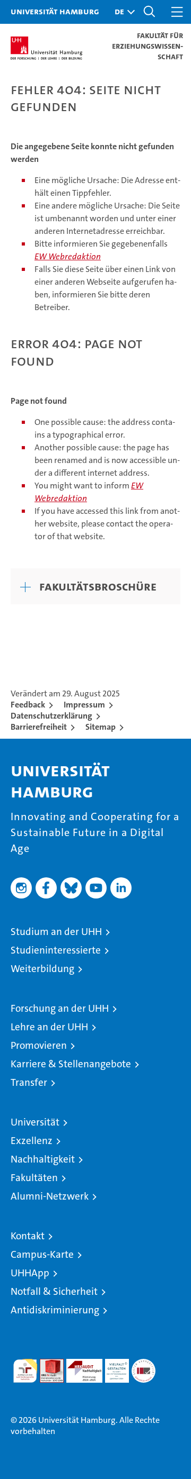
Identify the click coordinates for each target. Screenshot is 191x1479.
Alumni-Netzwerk (50, 1196)
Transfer (29, 1082)
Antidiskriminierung (55, 1310)
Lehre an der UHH (49, 1026)
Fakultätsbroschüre (98, 586)
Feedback (28, 704)
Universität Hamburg (55, 11)
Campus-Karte (42, 1254)
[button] (122, 12)
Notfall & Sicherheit (54, 1291)
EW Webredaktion (67, 256)
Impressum (84, 704)
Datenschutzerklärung (51, 715)
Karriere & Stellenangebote (71, 1063)
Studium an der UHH (56, 931)
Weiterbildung (42, 968)
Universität (35, 1122)
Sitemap (100, 726)
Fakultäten (34, 1177)
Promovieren (39, 1045)
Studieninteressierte (56, 950)
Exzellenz (32, 1140)
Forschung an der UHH (60, 1008)
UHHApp (30, 1273)
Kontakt (28, 1235)
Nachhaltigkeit (43, 1159)
